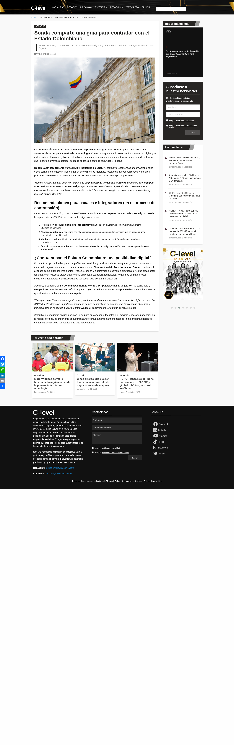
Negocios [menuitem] (72, 7)
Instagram (163, 448)
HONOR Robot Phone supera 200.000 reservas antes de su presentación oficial (183, 214)
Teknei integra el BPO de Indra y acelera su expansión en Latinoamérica (184, 160)
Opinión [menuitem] (146, 7)
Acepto (181, 120)
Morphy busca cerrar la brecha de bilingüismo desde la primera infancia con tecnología (52, 383)
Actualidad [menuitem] (58, 7)
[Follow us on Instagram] (155, 447)
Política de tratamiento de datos (128, 481)
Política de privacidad (153, 481)
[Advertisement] (81, 529)
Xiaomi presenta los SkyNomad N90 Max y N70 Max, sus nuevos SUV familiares (185, 178)
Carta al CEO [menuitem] (132, 7)
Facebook (163, 424)
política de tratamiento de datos (115, 452)
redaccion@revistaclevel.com (60, 468)
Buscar (159, 5)
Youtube (163, 436)
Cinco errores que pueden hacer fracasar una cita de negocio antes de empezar (93, 382)
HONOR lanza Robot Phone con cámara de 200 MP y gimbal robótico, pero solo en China (137, 383)
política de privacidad (185, 120)
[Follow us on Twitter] (156, 453)
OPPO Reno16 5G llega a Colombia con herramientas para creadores (184, 196)
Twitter (162, 454)
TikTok (161, 442)
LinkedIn (162, 430)
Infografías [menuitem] (116, 7)
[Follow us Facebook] (156, 424)
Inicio (33, 18)
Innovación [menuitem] (86, 7)
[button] (172, 307)
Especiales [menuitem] (101, 7)
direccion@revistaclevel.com (58, 473)
